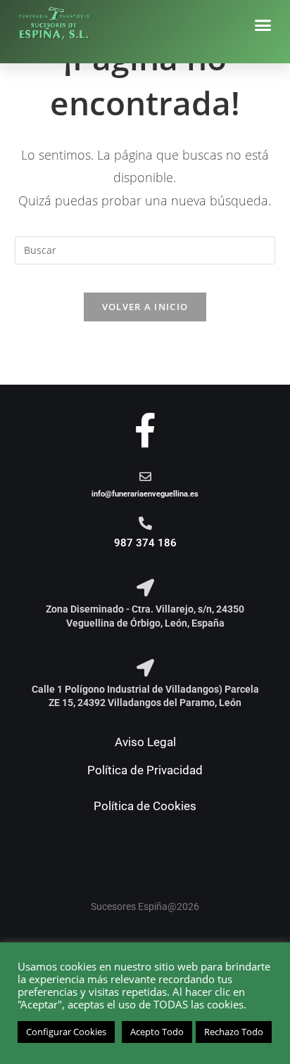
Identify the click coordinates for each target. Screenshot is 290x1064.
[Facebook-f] (145, 430)
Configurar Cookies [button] (66, 1031)
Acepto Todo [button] (157, 1031)
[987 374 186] (145, 523)
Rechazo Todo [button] (233, 1031)
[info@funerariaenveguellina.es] (145, 476)
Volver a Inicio (145, 306)
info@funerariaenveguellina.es (145, 494)
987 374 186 (145, 543)
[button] (263, 25)
